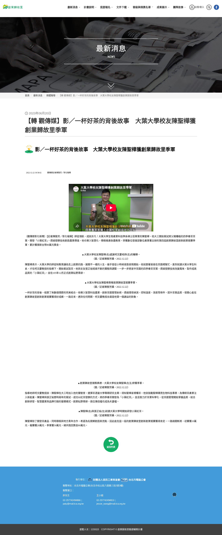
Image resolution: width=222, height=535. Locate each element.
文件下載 (121, 7)
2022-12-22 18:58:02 (33, 173)
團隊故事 (178, 7)
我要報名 (105, 7)
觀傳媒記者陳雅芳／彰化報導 (59, 173)
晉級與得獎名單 (142, 7)
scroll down (113, 84)
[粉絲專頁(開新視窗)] (216, 7)
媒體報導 (50, 95)
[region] (111, 163)
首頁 (27, 95)
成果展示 (162, 7)
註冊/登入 (199, 7)
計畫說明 (89, 7)
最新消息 (73, 7)
